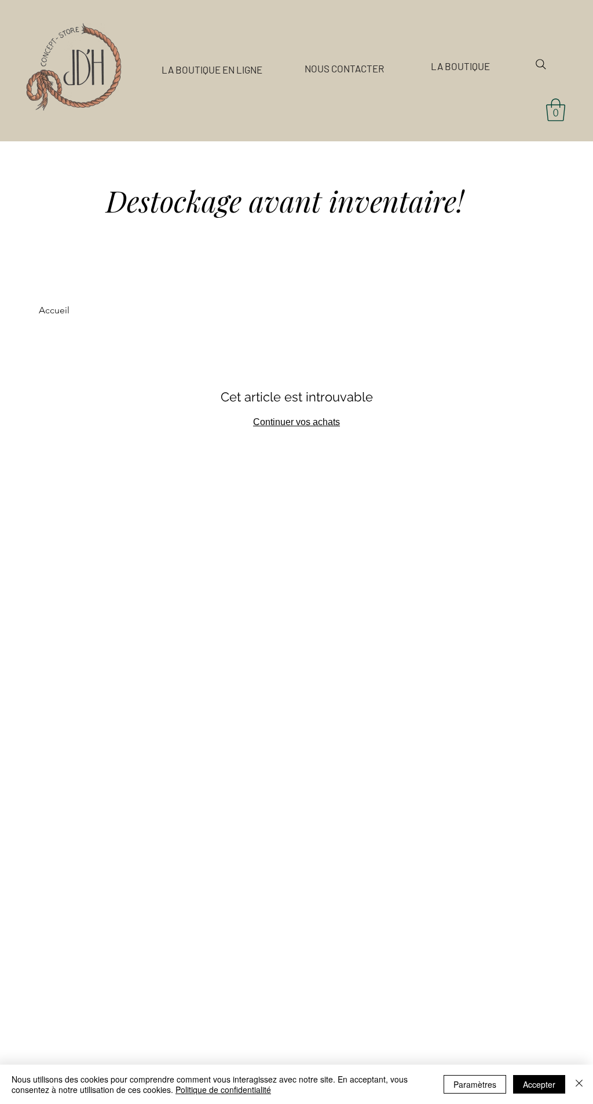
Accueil (54, 310)
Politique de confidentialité (223, 1089)
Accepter (539, 1084)
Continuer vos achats (296, 422)
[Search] (541, 64)
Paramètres (474, 1084)
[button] (555, 109)
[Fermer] (579, 1084)
